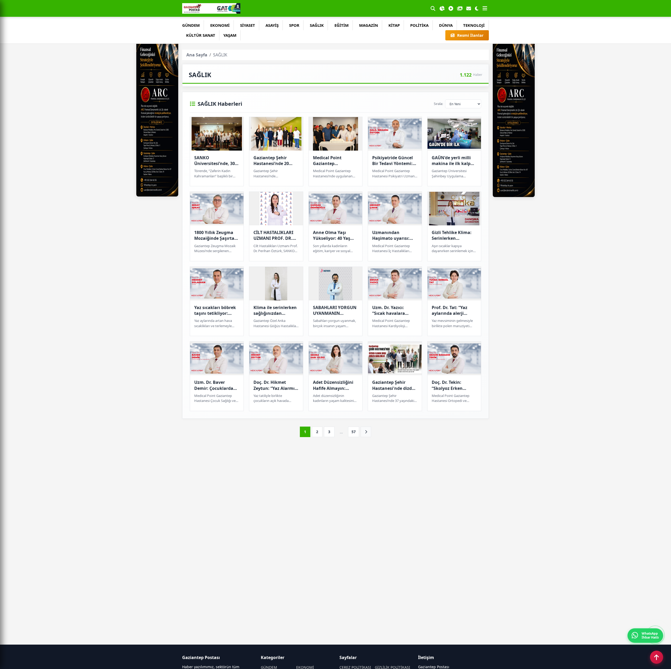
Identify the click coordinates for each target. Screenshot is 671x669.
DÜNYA (446, 25)
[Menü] (485, 8)
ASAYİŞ (272, 25)
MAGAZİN (368, 25)
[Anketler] (442, 8)
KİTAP (394, 25)
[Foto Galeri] (460, 8)
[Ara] (433, 8)
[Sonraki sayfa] (366, 432)
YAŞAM (229, 35)
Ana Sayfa (196, 55)
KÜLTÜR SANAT (200, 35)
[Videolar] (451, 8)
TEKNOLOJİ (474, 25)
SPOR (294, 25)
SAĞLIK (317, 25)
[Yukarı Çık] (656, 657)
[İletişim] (469, 8)
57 (353, 431)
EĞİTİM (341, 25)
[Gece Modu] (476, 8)
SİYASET (247, 25)
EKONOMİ (220, 25)
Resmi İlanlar (470, 35)
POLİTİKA (419, 25)
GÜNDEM (191, 25)
